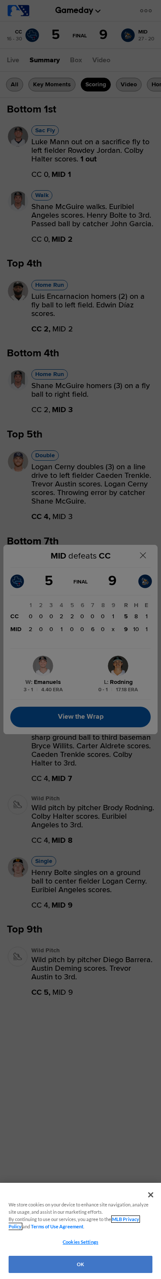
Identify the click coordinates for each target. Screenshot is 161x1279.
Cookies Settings (80, 1242)
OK (80, 1264)
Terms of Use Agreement (57, 1226)
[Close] (150, 1194)
